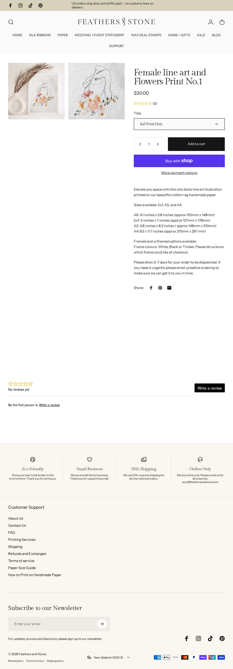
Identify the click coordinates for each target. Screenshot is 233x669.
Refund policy (15, 660)
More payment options (179, 173)
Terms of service (21, 561)
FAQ (11, 532)
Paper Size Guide (22, 568)
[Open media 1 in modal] (36, 91)
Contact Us (17, 525)
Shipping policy (55, 660)
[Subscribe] (101, 623)
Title (137, 113)
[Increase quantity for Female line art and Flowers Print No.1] (159, 144)
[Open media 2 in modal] (96, 91)
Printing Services (21, 539)
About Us (15, 518)
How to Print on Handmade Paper (34, 575)
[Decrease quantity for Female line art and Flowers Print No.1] (139, 144)
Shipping (15, 546)
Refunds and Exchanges (27, 554)
